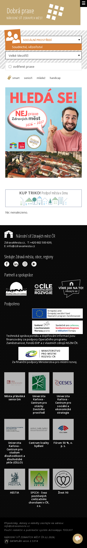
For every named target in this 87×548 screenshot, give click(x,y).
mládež (41, 78)
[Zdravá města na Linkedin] (16, 264)
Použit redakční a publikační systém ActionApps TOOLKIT (38, 530)
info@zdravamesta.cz (17, 526)
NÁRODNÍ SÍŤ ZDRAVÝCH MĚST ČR (24, 537)
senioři (28, 78)
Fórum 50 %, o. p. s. (63, 444)
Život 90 (63, 492)
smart (16, 78)
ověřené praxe (23, 66)
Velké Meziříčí (18, 55)
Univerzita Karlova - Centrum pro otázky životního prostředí (39, 404)
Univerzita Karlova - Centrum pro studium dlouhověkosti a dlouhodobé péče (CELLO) (14, 452)
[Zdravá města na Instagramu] (25, 264)
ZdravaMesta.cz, (15, 242)
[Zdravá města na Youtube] (34, 264)
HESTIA (14, 492)
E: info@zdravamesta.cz (19, 246)
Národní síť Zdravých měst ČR (35, 236)
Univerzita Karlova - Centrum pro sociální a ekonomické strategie (63, 404)
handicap (55, 78)
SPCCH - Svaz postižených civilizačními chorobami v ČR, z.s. (39, 499)
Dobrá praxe (25, 13)
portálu (34, 336)
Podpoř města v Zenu (43, 192)
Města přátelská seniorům (14, 397)
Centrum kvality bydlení (39, 444)
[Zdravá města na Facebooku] (7, 264)
